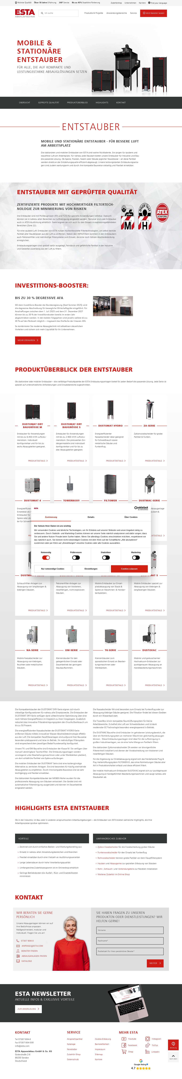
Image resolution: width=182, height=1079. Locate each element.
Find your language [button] (159, 3)
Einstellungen (91, 569)
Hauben (101, 864)
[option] (91, 59)
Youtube (132, 1039)
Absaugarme (116, 864)
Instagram (156, 1039)
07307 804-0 (27, 941)
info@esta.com (22, 1046)
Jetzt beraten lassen (155, 13)
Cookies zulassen (129, 569)
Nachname (103, 941)
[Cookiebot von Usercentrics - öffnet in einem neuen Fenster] (136, 508)
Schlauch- (109, 869)
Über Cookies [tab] (131, 517)
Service (133, 13)
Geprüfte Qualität (48, 103)
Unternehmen (130, 3)
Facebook (132, 1045)
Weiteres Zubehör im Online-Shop (114, 874)
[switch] (76, 557)
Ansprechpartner (75, 1039)
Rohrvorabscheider (106, 858)
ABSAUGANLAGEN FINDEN (34, 956)
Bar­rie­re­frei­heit (102, 1044)
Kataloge (71, 1044)
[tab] (52, 838)
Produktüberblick (77, 103)
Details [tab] (91, 517)
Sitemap (99, 1054)
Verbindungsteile (126, 869)
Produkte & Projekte (93, 13)
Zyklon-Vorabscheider (108, 847)
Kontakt (121, 103)
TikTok (155, 1046)
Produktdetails (36, 461)
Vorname (102, 930)
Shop (130, 1052)
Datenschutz (73, 1060)
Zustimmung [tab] (51, 517)
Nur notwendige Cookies (52, 569)
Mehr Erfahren (26, 340)
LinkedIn (155, 1052)
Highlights (102, 103)
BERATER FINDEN (29, 951)
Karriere (142, 3)
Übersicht (24, 103)
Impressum (100, 1049)
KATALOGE (27, 961)
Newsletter (72, 1049)
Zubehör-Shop (73, 1054)
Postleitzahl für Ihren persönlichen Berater (116, 951)
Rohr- (100, 869)
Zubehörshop (116, 3)
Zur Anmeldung (27, 1009)
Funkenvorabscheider (108, 853)
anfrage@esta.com (32, 946)
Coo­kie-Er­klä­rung (103, 1039)
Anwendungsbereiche (116, 13)
